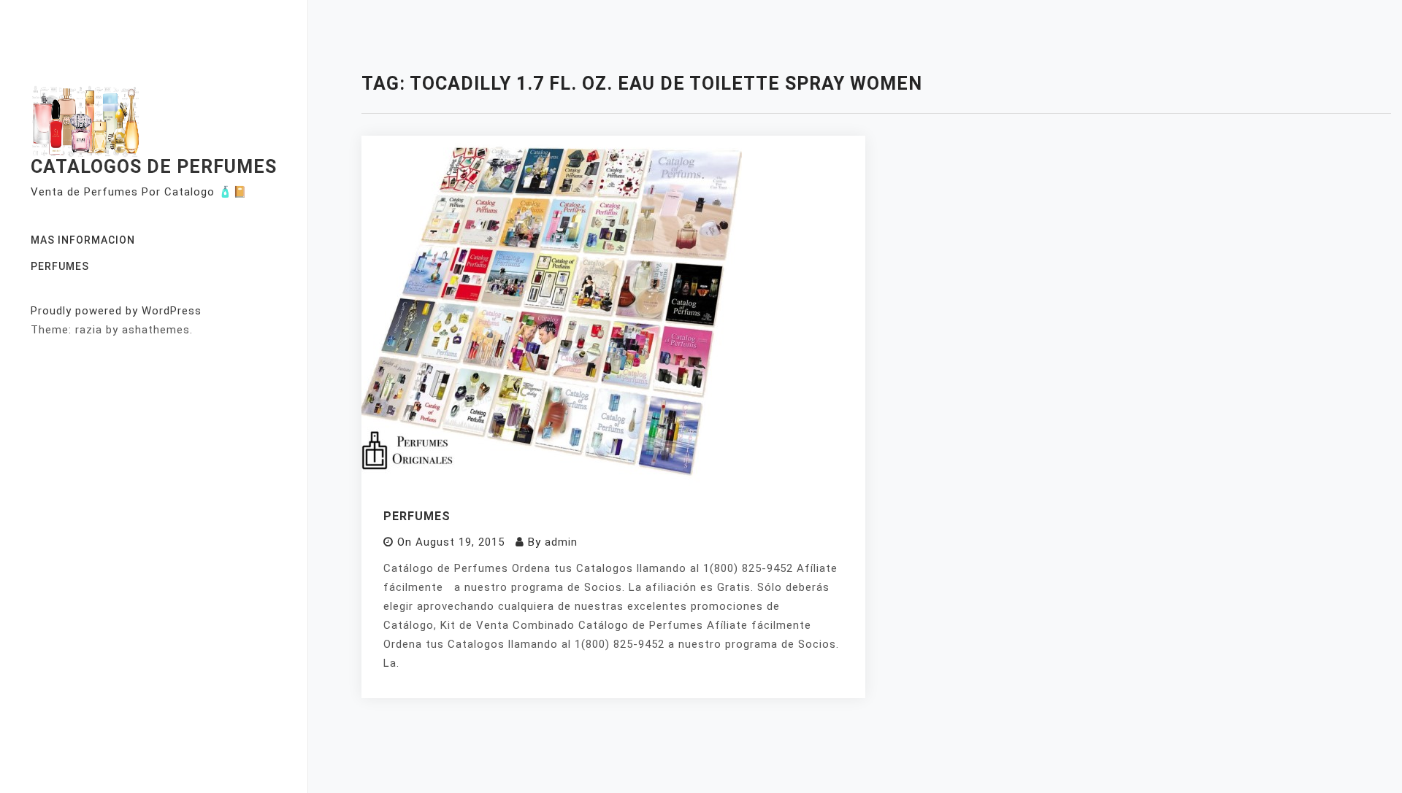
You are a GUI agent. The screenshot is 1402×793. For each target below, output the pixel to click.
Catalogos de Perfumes (154, 166)
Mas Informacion (83, 240)
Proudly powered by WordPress (116, 310)
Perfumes (60, 266)
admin (561, 542)
